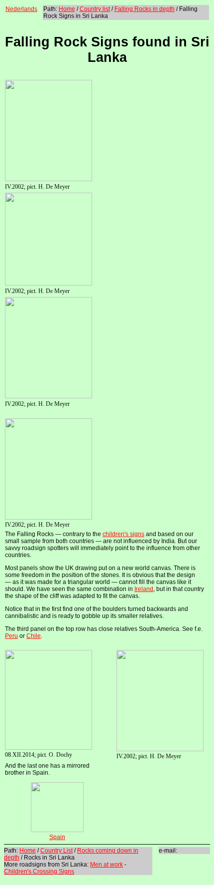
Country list (95, 8)
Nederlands (21, 8)
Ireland (143, 589)
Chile (33, 635)
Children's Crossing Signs (39, 871)
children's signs (123, 534)
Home (67, 8)
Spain (57, 837)
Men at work (106, 864)
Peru (11, 635)
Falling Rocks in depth (144, 8)
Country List (56, 850)
